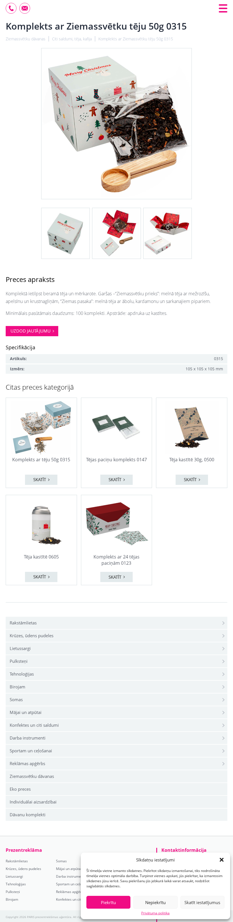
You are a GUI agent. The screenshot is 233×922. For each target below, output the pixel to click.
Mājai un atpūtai (25, 712)
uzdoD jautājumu (31, 331)
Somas (16, 699)
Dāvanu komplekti (27, 814)
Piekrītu (108, 902)
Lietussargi (20, 648)
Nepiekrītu (155, 902)
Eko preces (20, 789)
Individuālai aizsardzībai (33, 802)
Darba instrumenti (27, 738)
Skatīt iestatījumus (202, 902)
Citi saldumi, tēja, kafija (72, 38)
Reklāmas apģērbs (27, 763)
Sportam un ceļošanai (31, 750)
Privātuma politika (155, 913)
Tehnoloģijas (22, 674)
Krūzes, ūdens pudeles (31, 635)
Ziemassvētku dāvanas (32, 776)
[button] (221, 860)
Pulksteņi (19, 661)
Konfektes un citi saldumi (34, 725)
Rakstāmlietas (23, 623)
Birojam (17, 687)
